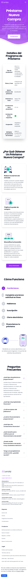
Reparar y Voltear (6, 535)
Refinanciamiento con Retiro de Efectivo (12, 530)
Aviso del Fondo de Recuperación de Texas (12, 561)
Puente (3, 538)
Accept (4, 575)
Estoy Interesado (14, 265)
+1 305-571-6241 (6, 475)
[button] (13, 290)
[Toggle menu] (25, 2)
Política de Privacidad (7, 550)
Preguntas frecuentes (7, 518)
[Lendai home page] (4, 2)
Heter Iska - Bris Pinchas (8, 558)
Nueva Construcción (7, 541)
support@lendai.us (7, 478)
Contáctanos (14, 36)
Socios (3, 515)
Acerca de (4, 513)
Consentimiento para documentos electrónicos (14, 555)
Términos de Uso (6, 553)
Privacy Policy (20, 571)
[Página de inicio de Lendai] (6, 471)
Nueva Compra (5, 533)
